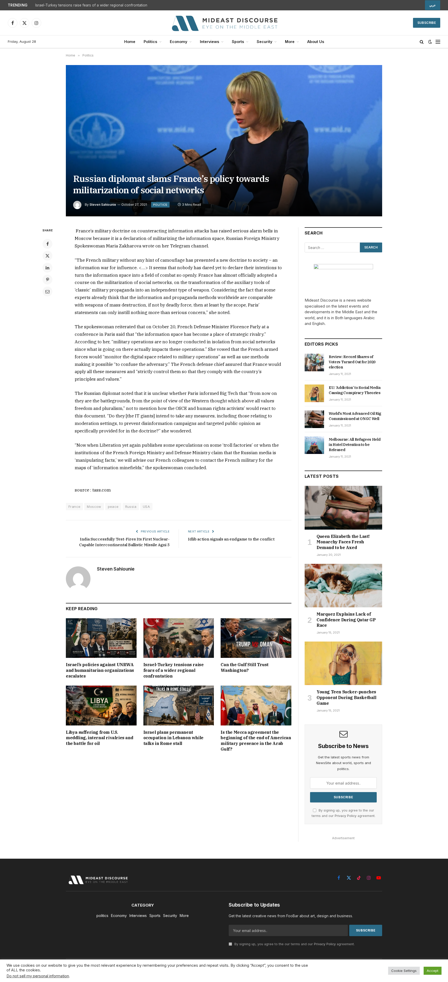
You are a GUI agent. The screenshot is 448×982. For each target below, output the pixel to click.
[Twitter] (47, 256)
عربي (432, 5)
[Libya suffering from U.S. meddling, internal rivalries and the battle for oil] (101, 705)
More (290, 41)
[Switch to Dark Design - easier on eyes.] (430, 42)
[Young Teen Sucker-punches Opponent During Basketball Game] (343, 663)
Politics (150, 41)
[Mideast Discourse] (224, 22)
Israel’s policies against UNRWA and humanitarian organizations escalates (100, 670)
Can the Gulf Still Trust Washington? (244, 667)
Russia (130, 506)
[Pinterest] (47, 279)
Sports (238, 41)
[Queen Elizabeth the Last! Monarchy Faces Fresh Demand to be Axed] (343, 507)
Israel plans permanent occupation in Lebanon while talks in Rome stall (173, 738)
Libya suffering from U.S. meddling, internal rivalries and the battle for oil (99, 738)
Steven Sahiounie (102, 205)
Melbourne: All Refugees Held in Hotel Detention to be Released (354, 444)
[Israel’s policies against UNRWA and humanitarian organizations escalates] (101, 638)
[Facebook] (47, 244)
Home (129, 41)
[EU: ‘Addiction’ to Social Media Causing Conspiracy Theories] (314, 393)
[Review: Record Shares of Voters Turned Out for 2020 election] (314, 362)
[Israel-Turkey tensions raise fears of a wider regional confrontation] (178, 638)
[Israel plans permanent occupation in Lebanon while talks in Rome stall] (178, 705)
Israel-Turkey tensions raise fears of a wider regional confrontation (91, 5)
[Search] (422, 42)
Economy (178, 41)
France (74, 506)
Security (264, 41)
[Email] (47, 291)
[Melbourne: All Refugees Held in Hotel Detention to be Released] (314, 445)
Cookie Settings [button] (404, 971)
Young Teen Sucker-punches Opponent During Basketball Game (346, 697)
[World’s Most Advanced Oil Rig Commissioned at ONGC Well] (314, 419)
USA (146, 506)
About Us (315, 41)
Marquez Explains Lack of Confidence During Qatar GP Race (346, 619)
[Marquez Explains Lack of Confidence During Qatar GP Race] (343, 585)
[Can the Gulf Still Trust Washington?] (256, 638)
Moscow (94, 506)
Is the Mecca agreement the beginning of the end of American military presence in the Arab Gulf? (256, 741)
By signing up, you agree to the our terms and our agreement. (294, 944)
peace (113, 506)
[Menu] (438, 42)
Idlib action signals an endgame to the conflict (231, 539)
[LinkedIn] (47, 268)
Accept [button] (432, 971)
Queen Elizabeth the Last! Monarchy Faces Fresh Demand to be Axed (343, 542)
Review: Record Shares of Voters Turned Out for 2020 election (352, 361)
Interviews (209, 41)
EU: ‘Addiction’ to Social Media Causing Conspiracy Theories (355, 390)
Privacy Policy (345, 816)
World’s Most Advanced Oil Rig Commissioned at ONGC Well (355, 416)
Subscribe (426, 23)
